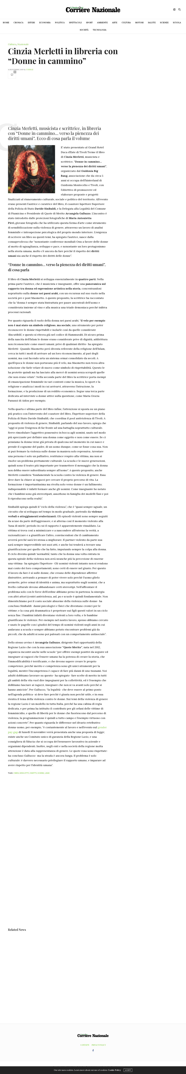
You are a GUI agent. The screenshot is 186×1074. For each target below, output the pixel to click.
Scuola (177, 22)
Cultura (126, 22)
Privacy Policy (99, 1045)
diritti (33, 773)
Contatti (84, 1045)
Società (84, 30)
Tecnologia (99, 30)
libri (47, 773)
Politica (60, 22)
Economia (45, 22)
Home (6, 22)
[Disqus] (64, 815)
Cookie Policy (114, 1070)
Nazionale (23, 44)
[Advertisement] (58, 101)
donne (40, 773)
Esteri (31, 22)
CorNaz (29, 70)
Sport (89, 22)
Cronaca (18, 22)
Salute (152, 22)
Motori (139, 22)
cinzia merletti (21, 773)
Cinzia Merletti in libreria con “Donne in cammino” (63, 55)
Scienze (164, 22)
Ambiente (102, 22)
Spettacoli (75, 22)
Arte (114, 22)
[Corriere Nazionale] (93, 9)
